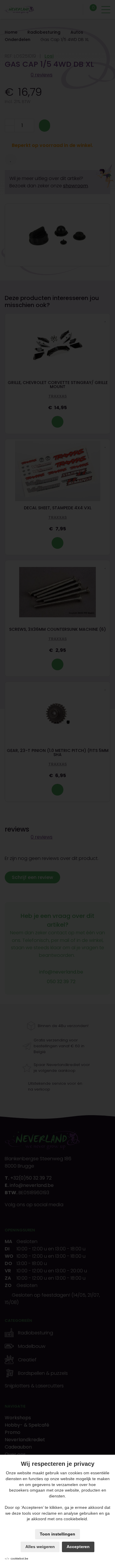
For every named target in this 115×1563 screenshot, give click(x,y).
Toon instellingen (57, 1534)
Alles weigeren (40, 1546)
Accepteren (78, 1546)
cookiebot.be (19, 1558)
